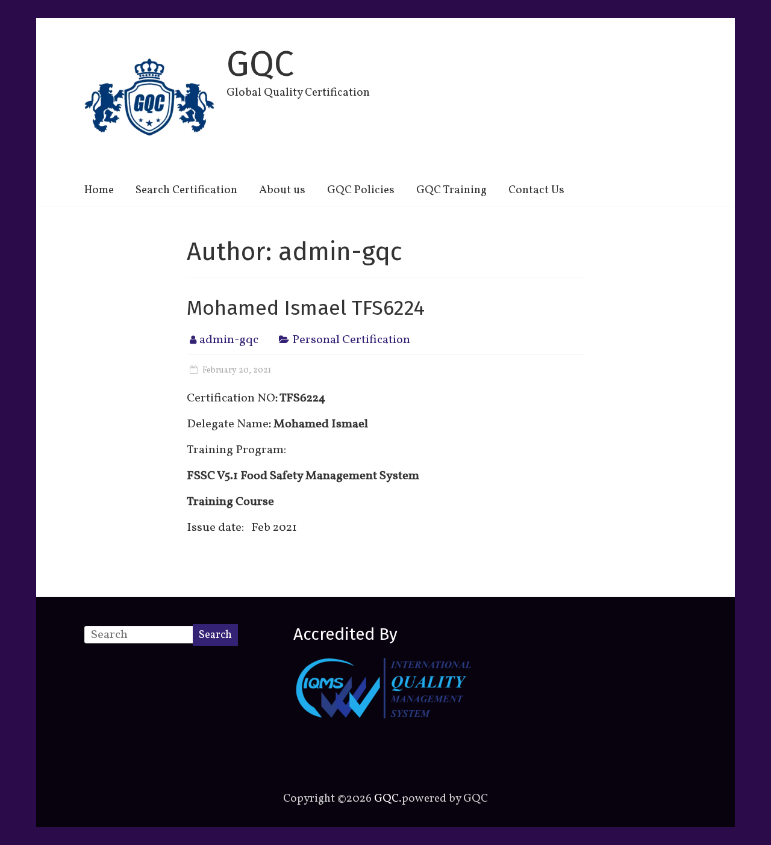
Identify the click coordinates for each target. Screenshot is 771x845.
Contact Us (536, 190)
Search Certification (186, 190)
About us (282, 190)
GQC (260, 63)
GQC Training (451, 190)
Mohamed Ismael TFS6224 (306, 308)
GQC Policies (361, 190)
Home (99, 190)
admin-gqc (228, 340)
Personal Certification (351, 340)
